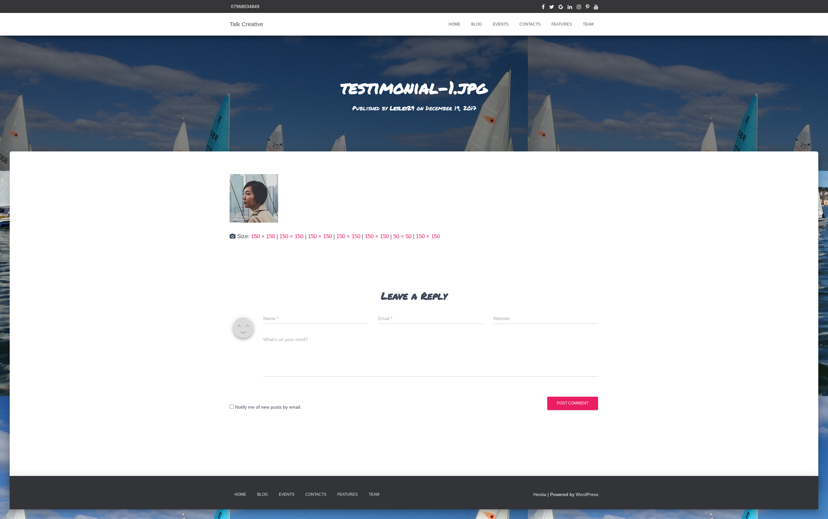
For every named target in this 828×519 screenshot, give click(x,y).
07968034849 (244, 6)
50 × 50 (402, 236)
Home (454, 24)
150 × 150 (263, 236)
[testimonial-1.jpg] (254, 198)
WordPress (587, 494)
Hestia (539, 494)
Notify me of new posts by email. (268, 407)
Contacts (529, 24)
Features (561, 24)
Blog (476, 24)
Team (588, 24)
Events (500, 24)
